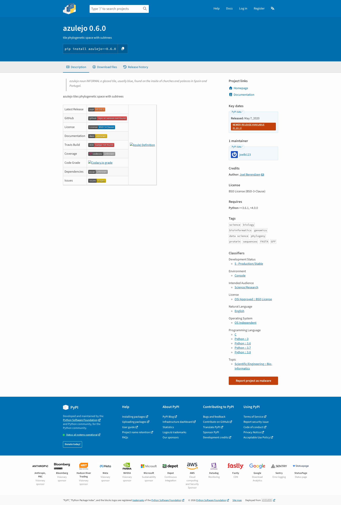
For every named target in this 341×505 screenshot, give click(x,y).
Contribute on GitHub (216, 422)
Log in (243, 8)
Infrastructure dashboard (178, 422)
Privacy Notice (252, 432)
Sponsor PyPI (211, 432)
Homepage (241, 88)
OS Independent (245, 323)
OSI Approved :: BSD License (253, 299)
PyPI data (236, 112)
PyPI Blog (168, 417)
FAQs (125, 437)
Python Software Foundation (80, 420)
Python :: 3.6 (243, 343)
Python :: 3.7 (243, 348)
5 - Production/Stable (249, 264)
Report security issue (256, 422)
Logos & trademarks (174, 432)
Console (240, 275)
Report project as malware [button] (253, 381)
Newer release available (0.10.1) (248, 126)
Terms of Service (253, 417)
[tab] (76, 67)
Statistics (168, 427)
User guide (128, 427)
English (239, 311)
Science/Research (246, 287)
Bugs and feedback (214, 417)
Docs (229, 8)
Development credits (215, 437)
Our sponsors (171, 437)
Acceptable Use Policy (257, 437)
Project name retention (136, 432)
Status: (81, 435)
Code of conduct (253, 427)
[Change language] (273, 8)
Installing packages (133, 417)
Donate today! (72, 444)
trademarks (138, 500)
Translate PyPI (211, 427)
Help (217, 8)
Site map (237, 500)
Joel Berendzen (250, 174)
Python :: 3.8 (243, 352)
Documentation (244, 95)
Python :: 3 (241, 339)
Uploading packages (134, 422)
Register (259, 8)
